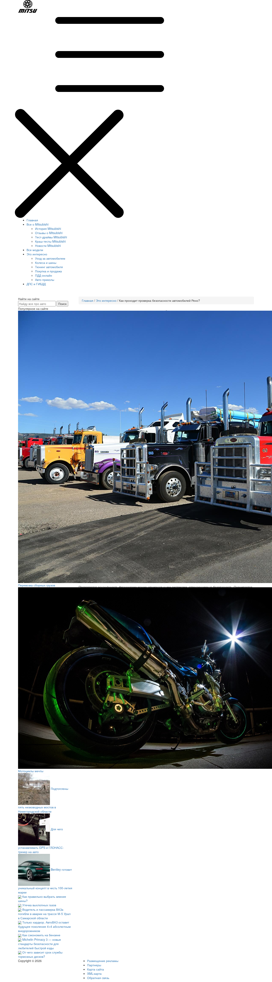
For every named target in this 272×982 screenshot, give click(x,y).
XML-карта (94, 973)
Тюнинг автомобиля (49, 267)
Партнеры (94, 965)
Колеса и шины (45, 262)
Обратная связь (98, 978)
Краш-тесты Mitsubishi (50, 241)
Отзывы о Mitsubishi (48, 233)
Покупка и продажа (48, 271)
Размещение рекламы (102, 961)
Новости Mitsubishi (48, 245)
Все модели (35, 250)
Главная (32, 220)
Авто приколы (44, 279)
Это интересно (37, 254)
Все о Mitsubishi (37, 224)
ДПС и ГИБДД (36, 284)
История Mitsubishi (48, 228)
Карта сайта (95, 969)
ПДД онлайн (43, 275)
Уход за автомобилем (50, 258)
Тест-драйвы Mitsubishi (51, 237)
